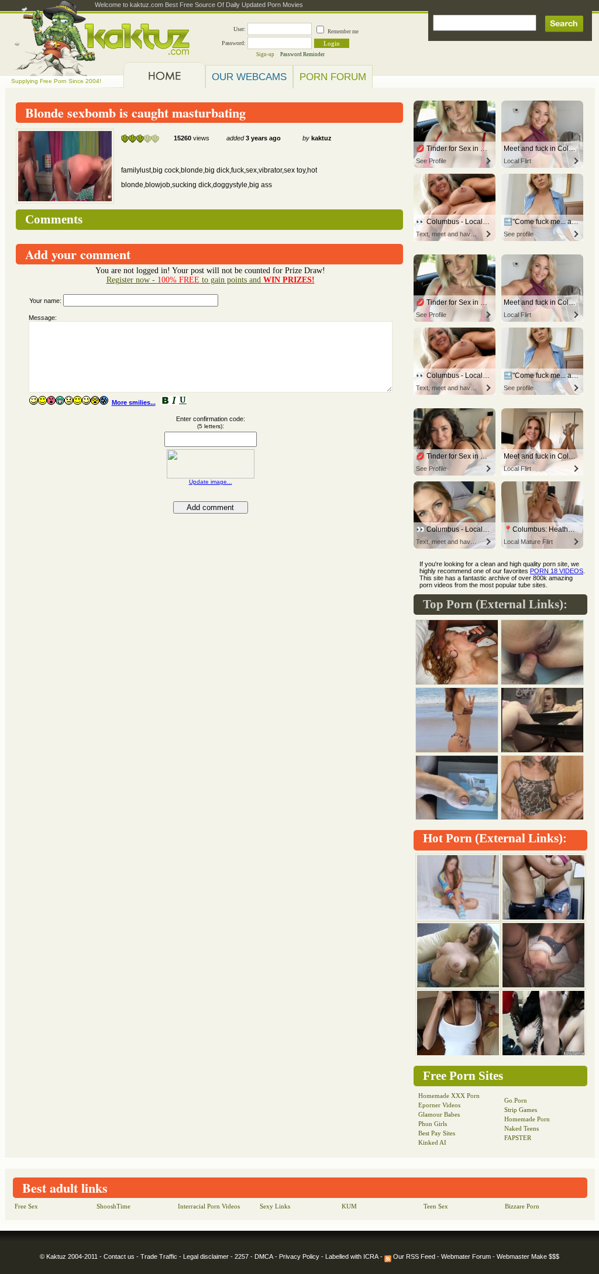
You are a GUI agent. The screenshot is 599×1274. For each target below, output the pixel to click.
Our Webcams (249, 76)
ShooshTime (113, 1206)
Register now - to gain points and (210, 280)
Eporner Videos (439, 1104)
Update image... (210, 481)
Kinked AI (432, 1142)
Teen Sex (436, 1206)
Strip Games (520, 1109)
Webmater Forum (466, 1256)
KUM (349, 1206)
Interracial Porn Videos (209, 1206)
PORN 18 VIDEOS (556, 570)
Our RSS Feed (413, 1256)
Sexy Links (275, 1206)
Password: (234, 43)
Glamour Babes (439, 1114)
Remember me (343, 32)
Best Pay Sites (436, 1133)
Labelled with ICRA (351, 1256)
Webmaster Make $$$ (528, 1256)
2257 (242, 1256)
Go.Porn (515, 1100)
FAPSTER (517, 1137)
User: (239, 29)
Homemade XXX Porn (449, 1095)
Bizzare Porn (522, 1206)
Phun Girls (432, 1123)
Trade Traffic (158, 1256)
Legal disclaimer (206, 1256)
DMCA (263, 1256)
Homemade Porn (527, 1119)
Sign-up (265, 54)
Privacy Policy (299, 1256)
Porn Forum (333, 76)
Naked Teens (521, 1128)
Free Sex (26, 1206)
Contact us (119, 1256)
